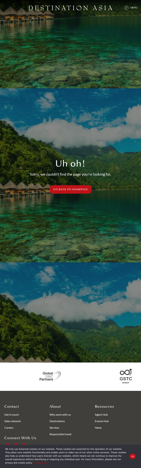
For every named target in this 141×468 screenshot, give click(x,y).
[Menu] (126, 8)
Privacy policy (40, 462)
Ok (132, 456)
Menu (134, 7)
